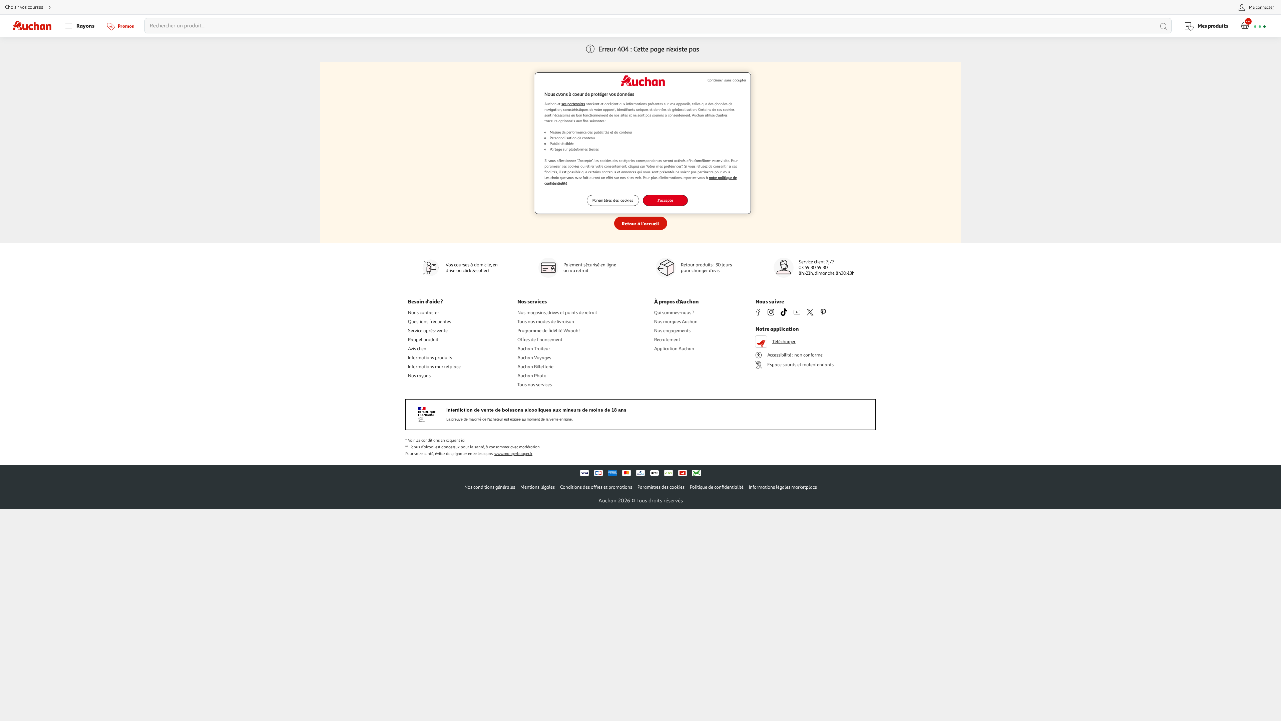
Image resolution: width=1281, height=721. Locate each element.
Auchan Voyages (534, 357)
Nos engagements (672, 330)
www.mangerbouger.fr (513, 453)
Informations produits (430, 357)
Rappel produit (423, 339)
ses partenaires (573, 103)
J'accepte (665, 200)
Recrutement (667, 339)
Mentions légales (537, 487)
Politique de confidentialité (717, 487)
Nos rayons (419, 376)
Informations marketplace (434, 367)
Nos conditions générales (489, 487)
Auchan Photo (531, 376)
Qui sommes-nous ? (674, 312)
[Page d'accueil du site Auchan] (34, 25)
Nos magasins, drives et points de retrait (557, 312)
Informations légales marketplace (783, 487)
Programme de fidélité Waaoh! (548, 330)
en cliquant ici (453, 440)
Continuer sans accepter (727, 80)
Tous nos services (534, 385)
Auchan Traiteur (533, 348)
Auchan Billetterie (535, 367)
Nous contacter (423, 312)
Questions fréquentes (429, 321)
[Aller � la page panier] (1253, 25)
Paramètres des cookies (612, 200)
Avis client (418, 348)
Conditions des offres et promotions (596, 487)
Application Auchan (674, 348)
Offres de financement (539, 339)
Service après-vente (428, 330)
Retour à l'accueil (640, 223)
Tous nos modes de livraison (545, 321)
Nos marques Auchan (676, 321)
